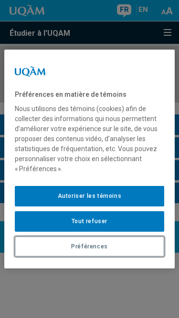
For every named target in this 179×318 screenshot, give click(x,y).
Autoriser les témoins (90, 196)
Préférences (89, 246)
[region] (89, 159)
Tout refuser (89, 221)
